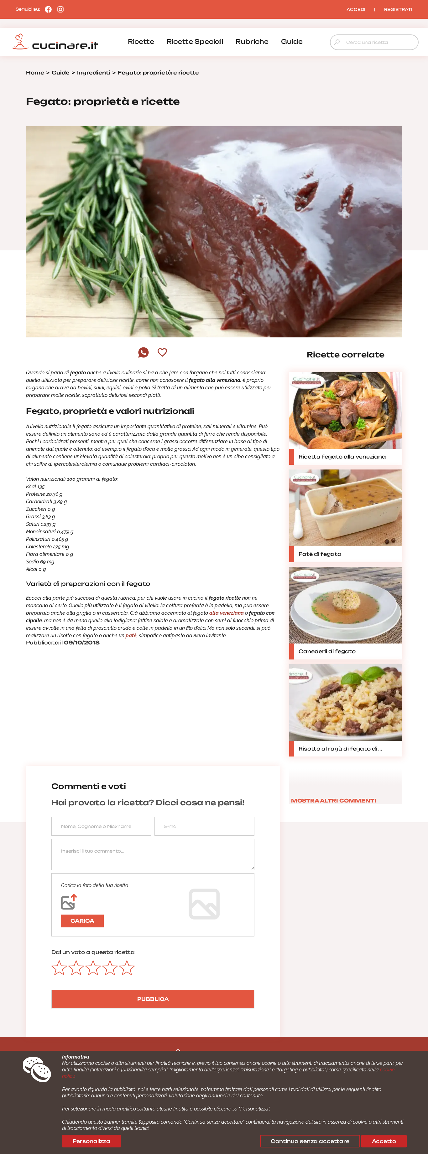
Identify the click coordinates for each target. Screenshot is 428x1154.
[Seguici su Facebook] (46, 9)
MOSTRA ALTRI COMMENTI (333, 801)
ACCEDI (356, 9)
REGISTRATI (398, 9)
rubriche (252, 41)
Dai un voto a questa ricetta (93, 952)
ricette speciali (195, 41)
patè (131, 636)
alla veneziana (226, 613)
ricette (141, 41)
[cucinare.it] (54, 42)
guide (292, 41)
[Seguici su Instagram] (59, 9)
